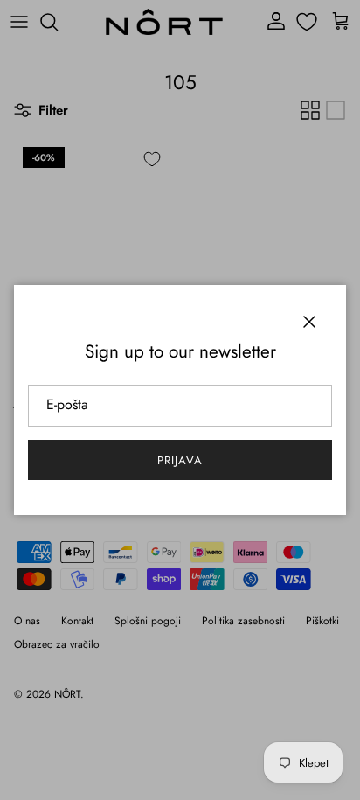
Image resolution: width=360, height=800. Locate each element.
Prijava (180, 460)
